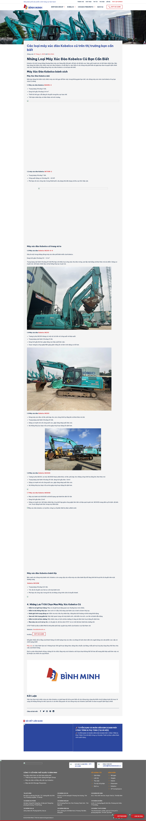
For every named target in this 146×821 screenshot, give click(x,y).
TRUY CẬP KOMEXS (117, 1)
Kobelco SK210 (43, 332)
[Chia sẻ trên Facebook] (40, 711)
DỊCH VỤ (100, 7)
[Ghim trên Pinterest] (50, 711)
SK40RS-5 (48, 85)
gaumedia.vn (49, 817)
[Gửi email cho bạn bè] (47, 711)
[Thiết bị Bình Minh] (33, 7)
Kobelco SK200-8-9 (45, 250)
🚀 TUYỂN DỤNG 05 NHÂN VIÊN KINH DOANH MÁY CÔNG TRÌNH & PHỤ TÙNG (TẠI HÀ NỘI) (96, 729)
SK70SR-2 (48, 171)
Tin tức (95, 1)
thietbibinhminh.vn (39, 629)
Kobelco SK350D (44, 473)
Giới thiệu (89, 1)
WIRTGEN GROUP (57, 7)
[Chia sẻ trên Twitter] (44, 711)
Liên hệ (108, 1)
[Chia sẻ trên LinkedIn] (53, 711)
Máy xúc (29, 646)
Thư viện (101, 1)
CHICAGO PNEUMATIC (85, 7)
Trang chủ (80, 1)
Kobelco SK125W (33, 583)
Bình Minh (51, 54)
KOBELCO (70, 7)
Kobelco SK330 (43, 413)
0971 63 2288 (39, 634)
